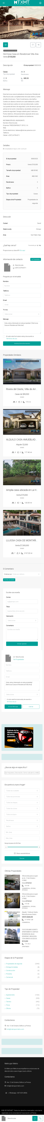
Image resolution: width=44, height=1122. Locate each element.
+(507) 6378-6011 (20, 268)
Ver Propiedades (35, 259)
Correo (8, 597)
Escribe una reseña (9, 580)
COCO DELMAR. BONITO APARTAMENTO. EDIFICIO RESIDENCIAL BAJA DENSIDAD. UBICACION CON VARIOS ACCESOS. (30, 934)
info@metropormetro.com (15, 1029)
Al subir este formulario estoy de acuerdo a (20, 337)
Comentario (10, 625)
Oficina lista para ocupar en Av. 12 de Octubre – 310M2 (30, 878)
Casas (8, 998)
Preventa (9, 974)
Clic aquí (22, 250)
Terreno (8, 1001)
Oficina (8, 1008)
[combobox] (22, 314)
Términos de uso (11, 338)
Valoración (9, 616)
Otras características (23, 853)
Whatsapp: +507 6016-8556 (18, 1093)
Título (8, 606)
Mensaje (5, 319)
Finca (8, 1005)
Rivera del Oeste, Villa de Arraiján (23, 389)
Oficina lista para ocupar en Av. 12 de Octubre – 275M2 (30, 896)
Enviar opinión (22, 644)
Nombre (5, 281)
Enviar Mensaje (13, 706)
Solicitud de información (22, 343)
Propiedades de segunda (10, 50)
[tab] (5, 44)
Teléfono (6, 291)
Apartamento (10, 995)
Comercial (9, 977)
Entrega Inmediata (12, 967)
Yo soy (5, 310)
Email (5, 300)
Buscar (22, 858)
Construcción (10, 970)
